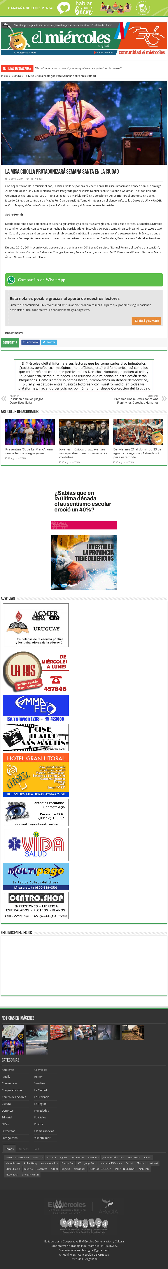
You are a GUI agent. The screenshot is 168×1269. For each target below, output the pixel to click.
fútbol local (12, 1174)
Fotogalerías (10, 1137)
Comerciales (9, 1083)
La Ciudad (40, 1090)
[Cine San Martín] (36, 737)
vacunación (134, 1157)
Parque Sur (67, 1163)
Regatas (65, 1169)
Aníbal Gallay (30, 1163)
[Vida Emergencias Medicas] (36, 844)
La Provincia (41, 1097)
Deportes (8, 1110)
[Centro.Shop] (36, 905)
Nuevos (23, 1149)
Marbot (141, 1163)
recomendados (49, 1163)
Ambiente (8, 1069)
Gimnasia (38, 1157)
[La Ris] (36, 671)
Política (38, 1124)
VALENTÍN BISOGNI (125, 1169)
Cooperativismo (12, 1090)
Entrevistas (8, 1131)
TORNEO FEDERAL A (100, 1169)
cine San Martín (30, 1174)
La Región (40, 1103)
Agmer (63, 1157)
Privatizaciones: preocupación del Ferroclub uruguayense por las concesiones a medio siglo (89, 68)
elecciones (80, 1169)
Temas (9, 1149)
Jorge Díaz (90, 1163)
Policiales (40, 1117)
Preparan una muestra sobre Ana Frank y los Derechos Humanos (136, 399)
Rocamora (93, 1157)
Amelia (6, 1076)
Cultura (16, 75)
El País (5, 1124)
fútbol (54, 1169)
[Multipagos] (36, 876)
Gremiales (40, 1069)
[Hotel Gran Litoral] (36, 775)
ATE (79, 1163)
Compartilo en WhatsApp (41, 279)
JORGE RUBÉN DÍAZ (113, 1157)
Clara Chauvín (13, 1169)
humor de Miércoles (111, 1163)
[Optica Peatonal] (36, 812)
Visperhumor (42, 1137)
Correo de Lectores (14, 1097)
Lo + (36, 1149)
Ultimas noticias (44, 1131)
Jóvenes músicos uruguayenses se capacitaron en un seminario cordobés (83, 453)
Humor (38, 1076)
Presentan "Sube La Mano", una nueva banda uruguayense (29, 451)
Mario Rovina (13, 1163)
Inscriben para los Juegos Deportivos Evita (26, 399)
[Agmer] (36, 625)
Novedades (41, 1110)
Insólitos (39, 1083)
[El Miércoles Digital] (84, 38)
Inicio (4, 75)
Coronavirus (77, 1157)
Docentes (42, 1169)
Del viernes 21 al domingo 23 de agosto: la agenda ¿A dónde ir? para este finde (137, 453)
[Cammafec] (36, 708)
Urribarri (153, 1163)
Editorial (7, 1117)
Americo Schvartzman (17, 1157)
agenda (148, 1157)
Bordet (129, 1163)
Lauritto (28, 1169)
